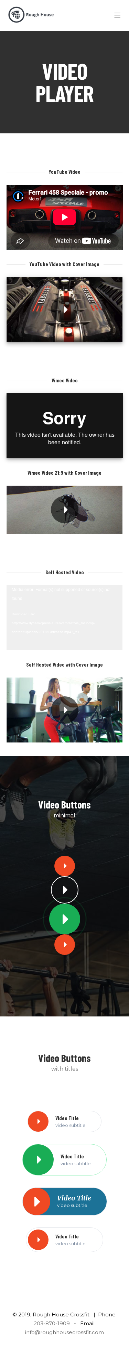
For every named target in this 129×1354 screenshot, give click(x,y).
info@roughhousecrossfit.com (64, 1332)
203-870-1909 (52, 1323)
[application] (65, 617)
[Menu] (118, 15)
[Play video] (65, 309)
